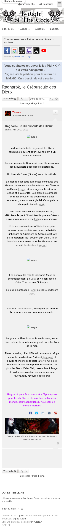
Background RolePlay (55, 29)
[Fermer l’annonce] (59, 65)
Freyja (21, 189)
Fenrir (33, 289)
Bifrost (29, 215)
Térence (16, 112)
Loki (36, 219)
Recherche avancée (56, 99)
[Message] (6, 129)
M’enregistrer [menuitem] (29, 4)
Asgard (43, 245)
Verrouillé (8, 98)
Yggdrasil (47, 357)
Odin (11, 226)
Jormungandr (24, 308)
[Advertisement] (34, 456)
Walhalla (41, 226)
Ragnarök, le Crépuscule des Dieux (29, 126)
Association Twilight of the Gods (40, 29)
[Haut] (58, 443)
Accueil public (25, 29)
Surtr (28, 338)
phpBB (20, 515)
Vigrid (42, 204)
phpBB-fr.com (19, 518)
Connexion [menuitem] (48, 4)
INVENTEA (36, 522)
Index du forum (9, 29)
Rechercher (51, 99)
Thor (54, 237)
